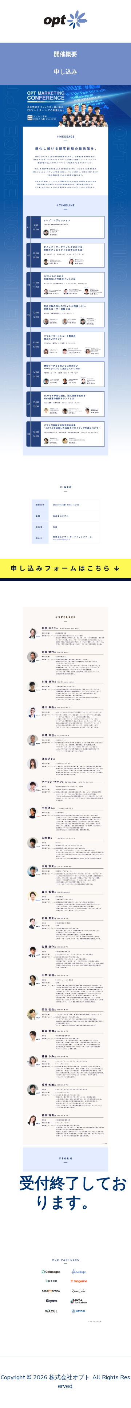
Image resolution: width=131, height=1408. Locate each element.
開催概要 (65, 54)
